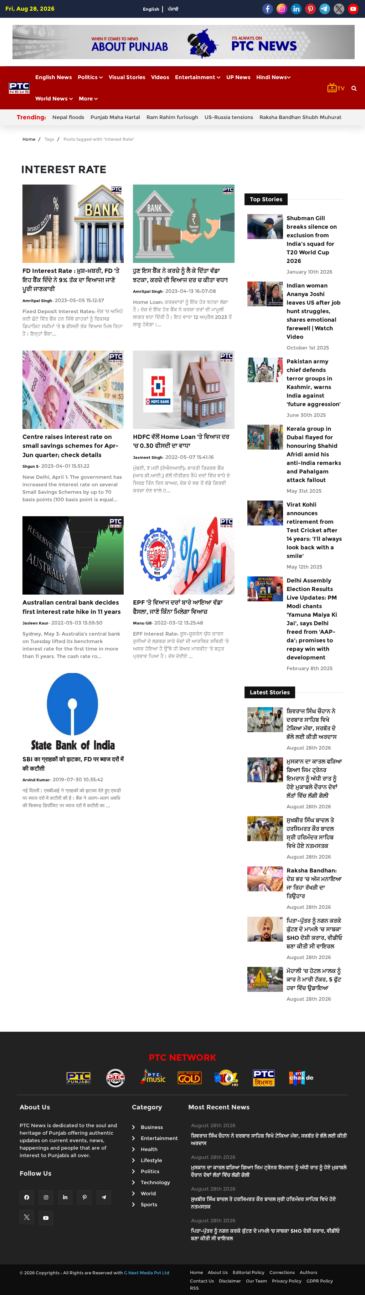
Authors (308, 1272)
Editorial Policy (248, 1272)
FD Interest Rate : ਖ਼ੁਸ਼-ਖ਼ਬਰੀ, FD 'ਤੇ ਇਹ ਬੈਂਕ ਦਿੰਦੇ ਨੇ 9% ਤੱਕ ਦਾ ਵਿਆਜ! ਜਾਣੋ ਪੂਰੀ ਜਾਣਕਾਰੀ (70, 279)
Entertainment (196, 77)
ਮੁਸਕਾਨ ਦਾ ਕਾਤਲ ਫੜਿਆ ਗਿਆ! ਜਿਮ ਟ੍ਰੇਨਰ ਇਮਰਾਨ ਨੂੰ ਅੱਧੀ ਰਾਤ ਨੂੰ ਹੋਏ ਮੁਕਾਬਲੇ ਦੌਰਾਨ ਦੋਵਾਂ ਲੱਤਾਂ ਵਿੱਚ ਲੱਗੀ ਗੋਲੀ (314, 778)
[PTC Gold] (189, 1077)
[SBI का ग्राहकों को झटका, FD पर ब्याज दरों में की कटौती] (73, 711)
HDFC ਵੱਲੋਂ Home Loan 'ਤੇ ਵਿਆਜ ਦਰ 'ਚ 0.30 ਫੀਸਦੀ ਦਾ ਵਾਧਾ (181, 441)
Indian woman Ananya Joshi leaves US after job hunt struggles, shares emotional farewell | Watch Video (314, 311)
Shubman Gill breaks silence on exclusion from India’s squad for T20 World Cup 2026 (312, 239)
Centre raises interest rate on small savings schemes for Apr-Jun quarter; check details (70, 446)
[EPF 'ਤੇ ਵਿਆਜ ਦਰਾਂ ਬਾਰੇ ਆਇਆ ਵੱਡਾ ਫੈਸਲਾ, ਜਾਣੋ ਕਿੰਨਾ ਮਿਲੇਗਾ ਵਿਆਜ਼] (183, 554)
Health (149, 1149)
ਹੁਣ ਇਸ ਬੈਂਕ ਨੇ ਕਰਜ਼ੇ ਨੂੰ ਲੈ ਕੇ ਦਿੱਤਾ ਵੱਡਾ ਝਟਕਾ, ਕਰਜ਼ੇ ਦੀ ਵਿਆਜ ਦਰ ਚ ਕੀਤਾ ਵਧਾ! (180, 275)
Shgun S (30, 466)
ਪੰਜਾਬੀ (173, 9)
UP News (238, 77)
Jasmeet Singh (148, 457)
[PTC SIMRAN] (264, 1077)
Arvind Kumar (36, 779)
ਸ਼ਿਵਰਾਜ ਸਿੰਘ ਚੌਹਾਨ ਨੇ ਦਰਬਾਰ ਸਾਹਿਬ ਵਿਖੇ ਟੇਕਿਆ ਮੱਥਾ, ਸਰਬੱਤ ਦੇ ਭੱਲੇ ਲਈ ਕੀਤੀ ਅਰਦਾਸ (312, 724)
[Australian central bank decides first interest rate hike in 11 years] (73, 554)
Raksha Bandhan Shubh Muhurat (300, 117)
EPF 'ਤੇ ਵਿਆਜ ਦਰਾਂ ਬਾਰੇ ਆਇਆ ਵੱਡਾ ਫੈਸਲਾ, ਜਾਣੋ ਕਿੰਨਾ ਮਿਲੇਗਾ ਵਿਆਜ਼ (178, 607)
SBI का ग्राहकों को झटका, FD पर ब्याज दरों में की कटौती (73, 764)
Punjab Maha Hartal (115, 117)
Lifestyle (151, 1160)
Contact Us (202, 1281)
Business (152, 1127)
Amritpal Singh (37, 300)
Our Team (256, 1281)
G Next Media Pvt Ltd (146, 1272)
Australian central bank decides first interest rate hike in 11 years (71, 607)
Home (28, 139)
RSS (194, 1288)
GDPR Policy (320, 1281)
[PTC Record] (115, 1077)
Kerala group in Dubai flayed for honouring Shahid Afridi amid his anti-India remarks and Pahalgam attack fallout (314, 454)
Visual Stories (127, 77)
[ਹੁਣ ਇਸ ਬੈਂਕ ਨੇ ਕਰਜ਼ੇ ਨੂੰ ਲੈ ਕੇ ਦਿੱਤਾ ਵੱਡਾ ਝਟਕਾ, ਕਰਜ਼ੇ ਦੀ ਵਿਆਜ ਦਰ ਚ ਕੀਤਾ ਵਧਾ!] (183, 223)
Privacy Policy (287, 1281)
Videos (160, 77)
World (148, 1193)
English (151, 9)
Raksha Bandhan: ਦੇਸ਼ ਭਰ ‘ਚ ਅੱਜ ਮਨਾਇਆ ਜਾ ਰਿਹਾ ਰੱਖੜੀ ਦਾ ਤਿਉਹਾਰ (314, 883)
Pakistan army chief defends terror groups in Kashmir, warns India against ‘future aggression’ (314, 383)
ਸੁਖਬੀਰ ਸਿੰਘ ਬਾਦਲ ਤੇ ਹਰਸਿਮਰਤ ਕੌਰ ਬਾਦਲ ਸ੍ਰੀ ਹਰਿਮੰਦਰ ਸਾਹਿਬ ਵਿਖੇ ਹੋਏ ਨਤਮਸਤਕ (310, 833)
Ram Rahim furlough (172, 117)
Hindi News (271, 77)
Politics (88, 77)
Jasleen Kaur (35, 623)
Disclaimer (230, 1281)
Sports (149, 1204)
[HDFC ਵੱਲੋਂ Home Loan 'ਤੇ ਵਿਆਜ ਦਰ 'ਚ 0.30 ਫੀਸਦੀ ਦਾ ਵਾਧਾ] (183, 389)
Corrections (282, 1272)
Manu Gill (142, 623)
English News (53, 77)
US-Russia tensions (229, 117)
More (86, 98)
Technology (155, 1182)
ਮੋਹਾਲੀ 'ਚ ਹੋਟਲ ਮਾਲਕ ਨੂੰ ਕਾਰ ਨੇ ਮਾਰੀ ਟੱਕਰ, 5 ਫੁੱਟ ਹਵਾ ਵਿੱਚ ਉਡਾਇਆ (314, 979)
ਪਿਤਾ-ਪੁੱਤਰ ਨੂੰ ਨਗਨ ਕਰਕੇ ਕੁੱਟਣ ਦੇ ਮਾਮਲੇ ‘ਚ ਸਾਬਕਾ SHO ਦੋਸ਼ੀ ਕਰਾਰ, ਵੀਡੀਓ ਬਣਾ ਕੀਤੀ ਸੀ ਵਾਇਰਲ (314, 933)
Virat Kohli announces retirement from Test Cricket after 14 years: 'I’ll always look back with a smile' (314, 530)
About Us (218, 1272)
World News (52, 98)
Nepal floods (68, 117)
